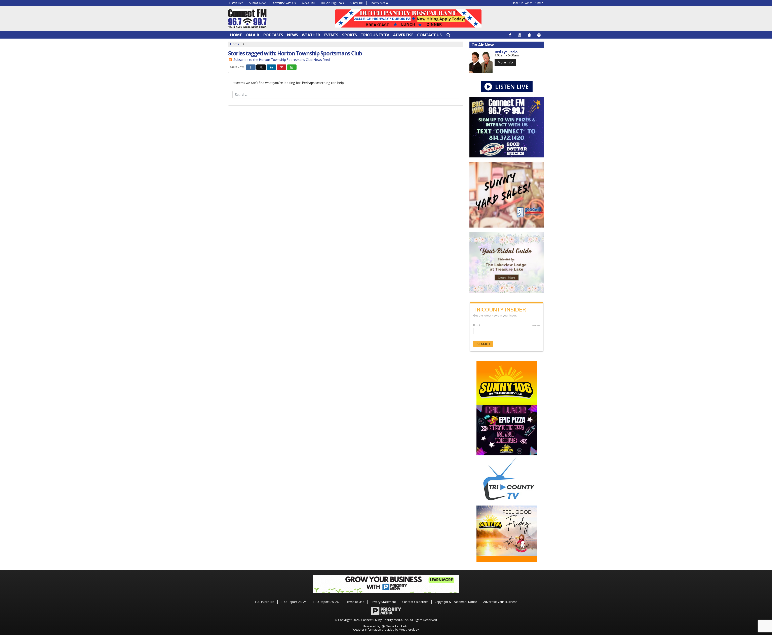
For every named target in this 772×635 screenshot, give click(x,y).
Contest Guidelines (415, 602)
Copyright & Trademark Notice (456, 602)
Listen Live (236, 3)
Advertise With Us (284, 3)
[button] (448, 35)
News (292, 35)
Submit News (258, 3)
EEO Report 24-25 (294, 602)
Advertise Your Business (500, 602)
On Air (252, 35)
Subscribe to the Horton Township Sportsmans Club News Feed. (281, 59)
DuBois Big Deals (332, 3)
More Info (505, 62)
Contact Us (429, 35)
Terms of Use (354, 602)
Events (331, 35)
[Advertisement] (408, 18)
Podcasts (273, 35)
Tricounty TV (375, 35)
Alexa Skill (308, 3)
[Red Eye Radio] (481, 61)
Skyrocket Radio (396, 626)
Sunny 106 (356, 3)
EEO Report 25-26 (326, 602)
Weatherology (409, 629)
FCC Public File (264, 602)
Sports (349, 35)
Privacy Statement (383, 602)
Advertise (403, 35)
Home (236, 35)
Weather (311, 35)
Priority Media (379, 3)
